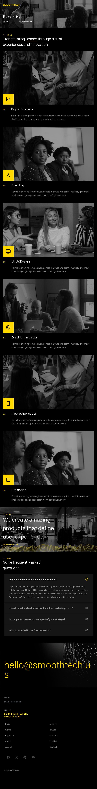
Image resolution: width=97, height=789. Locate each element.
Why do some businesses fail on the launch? (33, 579)
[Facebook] (8, 757)
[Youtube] (33, 757)
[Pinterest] (25, 757)
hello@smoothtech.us (47, 670)
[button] (48, 579)
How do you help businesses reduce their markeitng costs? (41, 608)
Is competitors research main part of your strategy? (37, 619)
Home (6, 22)
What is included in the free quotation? (30, 630)
